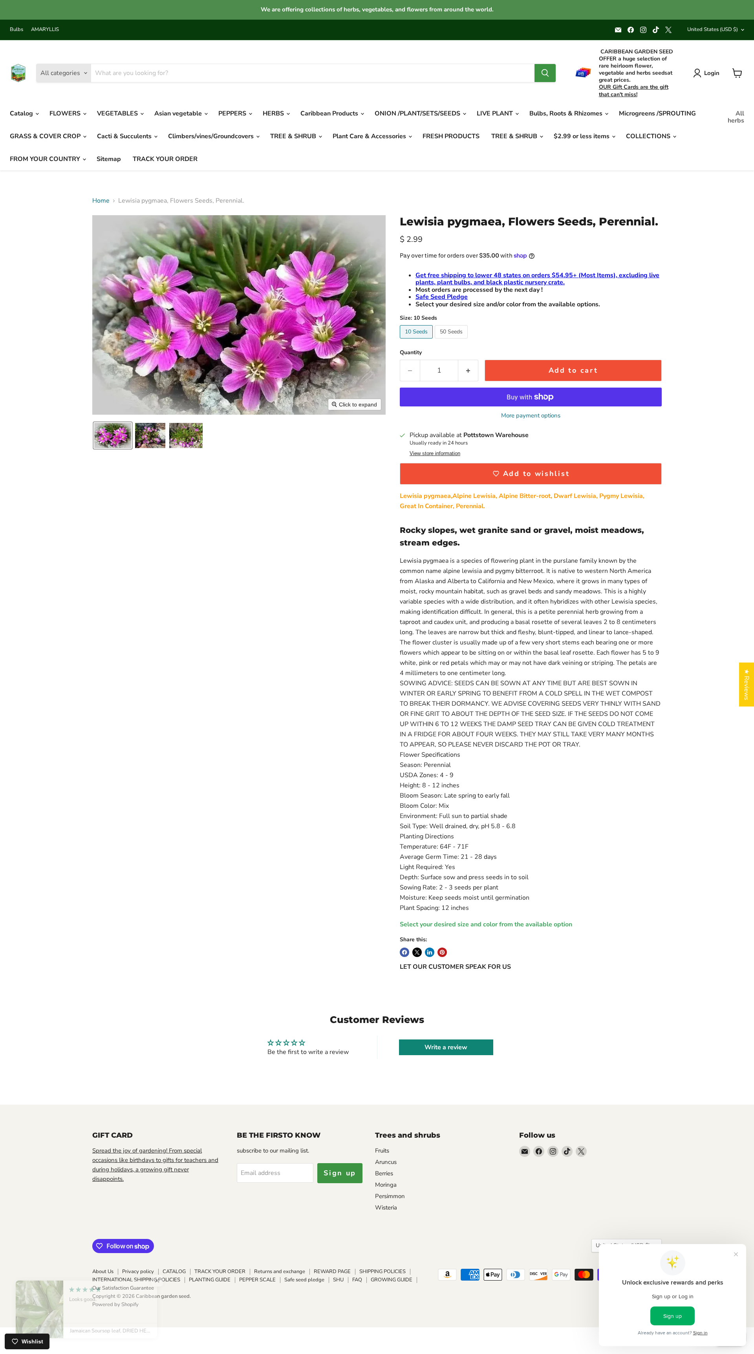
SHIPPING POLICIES (382, 1271)
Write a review (446, 1047)
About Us (102, 1271)
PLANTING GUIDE (210, 1279)
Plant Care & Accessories (370, 136)
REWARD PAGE (332, 1271)
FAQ (357, 1279)
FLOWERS (65, 113)
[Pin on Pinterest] (442, 952)
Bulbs (16, 30)
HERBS (274, 113)
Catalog (22, 113)
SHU (338, 1279)
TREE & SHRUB (294, 136)
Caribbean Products (330, 113)
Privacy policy (138, 1271)
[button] (112, 435)
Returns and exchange (279, 1271)
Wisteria (386, 1207)
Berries (384, 1173)
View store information (435, 453)
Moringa (386, 1185)
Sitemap (109, 159)
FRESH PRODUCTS (451, 136)
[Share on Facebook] (404, 952)
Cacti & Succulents (125, 136)
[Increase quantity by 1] (468, 370)
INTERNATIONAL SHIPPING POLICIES (136, 1279)
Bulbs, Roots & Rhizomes (566, 113)
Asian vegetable (178, 113)
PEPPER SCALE (257, 1279)
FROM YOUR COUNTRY (46, 159)
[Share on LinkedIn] (429, 952)
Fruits (382, 1151)
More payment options (530, 415)
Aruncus (386, 1162)
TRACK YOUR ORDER (165, 159)
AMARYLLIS (45, 30)
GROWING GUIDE (391, 1279)
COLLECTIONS (649, 136)
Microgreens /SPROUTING (657, 113)
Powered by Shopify (115, 1304)
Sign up (340, 1173)
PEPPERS (233, 113)
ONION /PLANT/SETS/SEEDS (418, 113)
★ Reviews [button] (746, 684)
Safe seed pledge (304, 1279)
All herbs (736, 117)
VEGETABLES (118, 113)
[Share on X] (417, 952)
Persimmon (390, 1196)
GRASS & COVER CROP (46, 136)
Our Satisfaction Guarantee (123, 1288)
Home (101, 200)
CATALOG (174, 1271)
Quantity (411, 352)
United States (712, 29)
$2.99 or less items (582, 136)
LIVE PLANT (495, 113)
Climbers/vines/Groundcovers (211, 136)
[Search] (545, 73)
